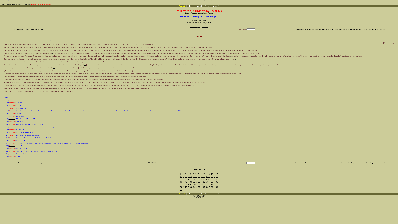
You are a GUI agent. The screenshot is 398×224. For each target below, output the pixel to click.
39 (202, 179)
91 (181, 190)
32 (183, 179)
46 (181, 182)
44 (214, 179)
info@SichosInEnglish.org (198, 23)
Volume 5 (216, 6)
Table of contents (151, 29)
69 (202, 184)
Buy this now (205, 27)
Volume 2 (190, 6)
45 (217, 179)
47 (183, 182)
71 (207, 184)
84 (202, 187)
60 (217, 182)
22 (82, 88)
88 (212, 187)
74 (214, 184)
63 (186, 184)
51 (194, 182)
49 (189, 182)
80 (191, 187)
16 (116, 82)
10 (107, 62)
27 (209, 177)
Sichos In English (5, 1)
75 (217, 184)
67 (196, 184)
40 (204, 179)
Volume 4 (207, 6)
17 (171, 82)
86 (207, 187)
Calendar (217, 1)
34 (189, 179)
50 (191, 182)
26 (207, 177)
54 (202, 182)
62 (183, 184)
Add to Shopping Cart (195, 27)
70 (204, 184)
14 (31, 79)
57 (209, 182)
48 (186, 182)
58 (212, 182)
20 (192, 85)
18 (59, 85)
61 (181, 184)
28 (212, 177)
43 (212, 179)
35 (191, 179)
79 (189, 187)
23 (199, 177)
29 (214, 177)
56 (207, 182)
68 (199, 184)
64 (189, 184)
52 (196, 182)
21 (56, 88)
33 (186, 179)
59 (214, 182)
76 (181, 187)
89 (214, 187)
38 (199, 179)
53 (199, 182)
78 (186, 187)
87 (209, 187)
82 (196, 187)
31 (181, 179)
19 (138, 85)
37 (196, 179)
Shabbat (211, 1)
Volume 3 (199, 6)
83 (199, 187)
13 (134, 70)
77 (183, 187)
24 (202, 177)
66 (194, 184)
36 (194, 179)
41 (207, 179)
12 (54, 68)
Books (14, 4)
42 (209, 179)
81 (194, 187)
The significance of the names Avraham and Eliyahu (28, 29)
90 (217, 187)
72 (209, 184)
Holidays (205, 1)
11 (85, 65)
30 (217, 177)
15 (48, 82)
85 (204, 187)
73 (212, 184)
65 (191, 184)
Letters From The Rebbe (23, 4)
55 (204, 182)
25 (204, 177)
